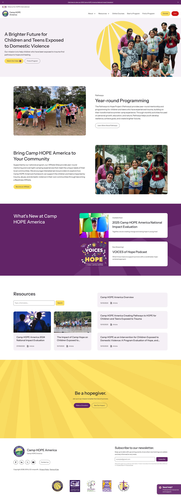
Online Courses (118, 14)
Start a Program (133, 14)
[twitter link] (27, 462)
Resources (103, 14)
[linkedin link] (21, 462)
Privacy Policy (44, 469)
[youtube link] (33, 462)
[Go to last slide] (3, 2)
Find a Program (148, 14)
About (90, 14)
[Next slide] (178, 2)
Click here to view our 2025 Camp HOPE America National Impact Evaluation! (90, 2)
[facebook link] (15, 462)
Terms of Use (54, 469)
